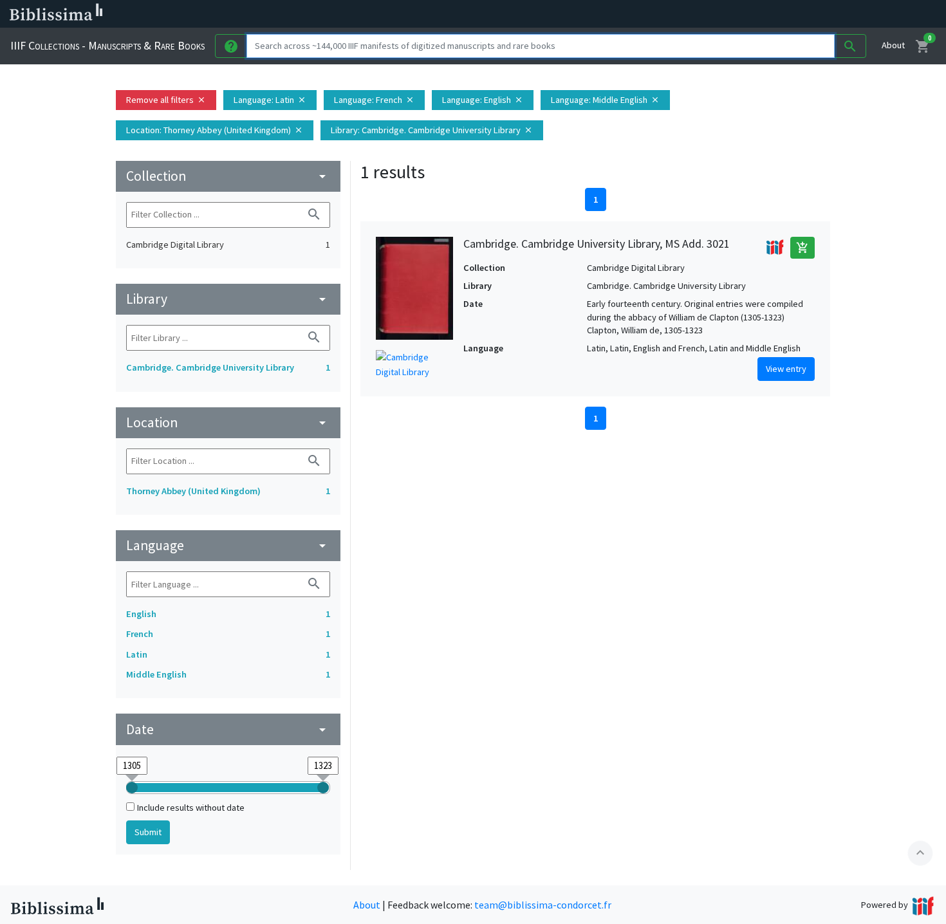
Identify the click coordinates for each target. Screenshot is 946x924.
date (228, 729)
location (228, 422)
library (228, 299)
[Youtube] (679, 14)
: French (374, 100)
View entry (786, 368)
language (228, 545)
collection (228, 176)
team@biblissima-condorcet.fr (542, 904)
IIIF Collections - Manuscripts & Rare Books (107, 45)
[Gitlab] (720, 14)
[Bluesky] (638, 14)
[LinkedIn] (617, 14)
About (893, 45)
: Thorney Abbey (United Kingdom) (214, 130)
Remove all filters (166, 100)
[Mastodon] (659, 14)
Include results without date (191, 807)
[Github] (700, 14)
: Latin (270, 100)
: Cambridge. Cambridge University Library (432, 130)
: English (482, 100)
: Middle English (605, 100)
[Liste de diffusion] (597, 14)
